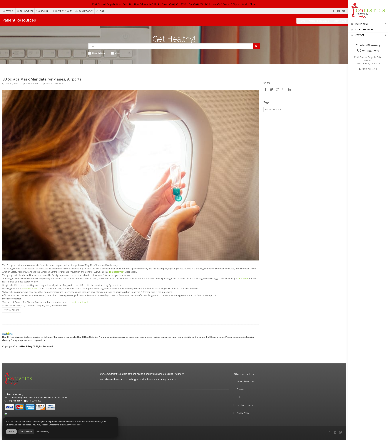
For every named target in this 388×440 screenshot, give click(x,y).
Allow (11, 431)
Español (10, 11)
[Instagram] (338, 11)
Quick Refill (44, 11)
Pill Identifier (26, 11)
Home (302, 20)
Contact (240, 389)
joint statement (116, 271)
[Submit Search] (256, 46)
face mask (243, 278)
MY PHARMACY (361, 24)
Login (102, 11)
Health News (99, 53)
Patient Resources (318, 20)
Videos (118, 53)
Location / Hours (63, 11)
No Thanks (26, 431)
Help (238, 397)
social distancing (30, 288)
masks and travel (79, 302)
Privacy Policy (242, 412)
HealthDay (26, 346)
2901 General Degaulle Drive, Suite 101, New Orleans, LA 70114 (125, 4)
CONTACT (359, 35)
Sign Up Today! (85, 11)
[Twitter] (343, 11)
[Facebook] (333, 11)
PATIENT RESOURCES (364, 29)
